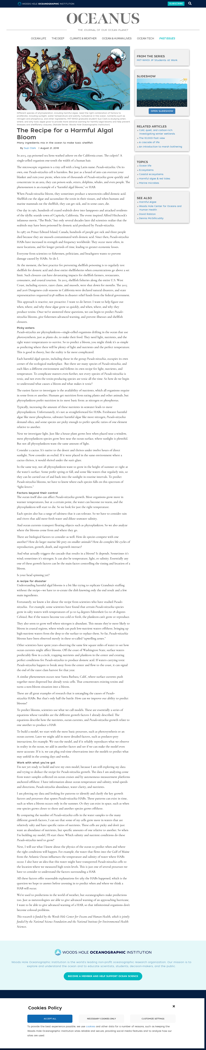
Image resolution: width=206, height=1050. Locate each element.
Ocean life (38, 38)
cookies (90, 1026)
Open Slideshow (162, 111)
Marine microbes (149, 183)
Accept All (50, 1018)
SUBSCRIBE (176, 3)
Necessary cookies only (101, 1018)
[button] (173, 1006)
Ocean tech (145, 38)
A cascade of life (149, 142)
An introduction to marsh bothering (160, 146)
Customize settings (153, 1018)
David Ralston (147, 214)
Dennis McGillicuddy (151, 218)
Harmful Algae (147, 202)
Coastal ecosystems (151, 174)
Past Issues (167, 38)
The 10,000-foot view (152, 138)
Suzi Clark (30, 148)
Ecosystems (146, 170)
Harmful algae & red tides (154, 178)
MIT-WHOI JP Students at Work (157, 60)
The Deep (58, 38)
